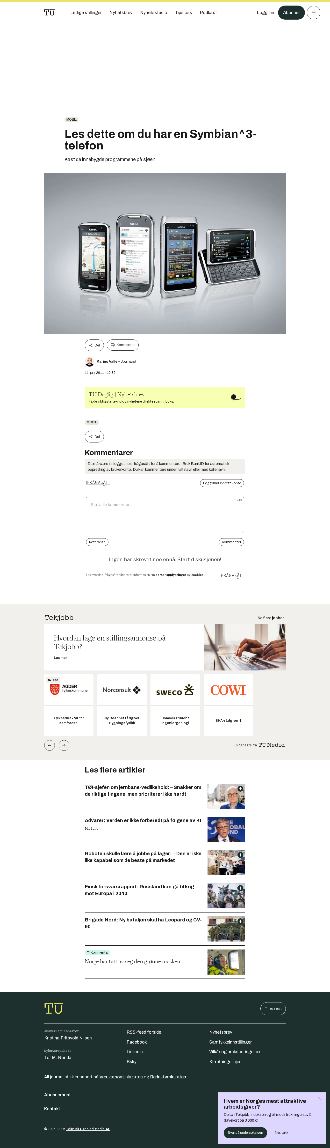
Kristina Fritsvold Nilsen (68, 1038)
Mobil (71, 119)
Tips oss (273, 1008)
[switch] (236, 397)
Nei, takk (281, 1132)
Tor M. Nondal (58, 1057)
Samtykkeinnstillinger (230, 1042)
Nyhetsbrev (220, 1032)
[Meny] (313, 12)
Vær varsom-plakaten (121, 1076)
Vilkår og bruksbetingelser (235, 1051)
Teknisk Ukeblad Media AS (88, 1129)
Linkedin (135, 1051)
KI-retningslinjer (225, 1061)
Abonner (291, 12)
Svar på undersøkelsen (245, 1132)
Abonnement (57, 1094)
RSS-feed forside (144, 1032)
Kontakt (52, 1108)
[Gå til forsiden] (49, 12)
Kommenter (126, 345)
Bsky (131, 1061)
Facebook (137, 1042)
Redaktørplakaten (168, 1076)
